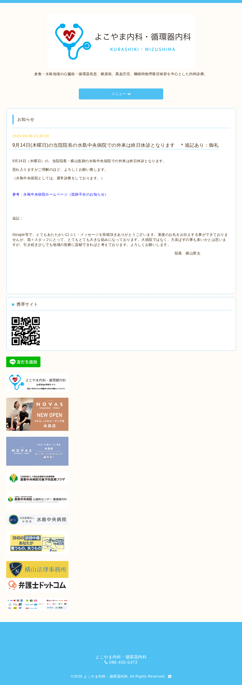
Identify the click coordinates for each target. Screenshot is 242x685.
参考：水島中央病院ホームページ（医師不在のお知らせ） (60, 194)
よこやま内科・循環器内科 (106, 676)
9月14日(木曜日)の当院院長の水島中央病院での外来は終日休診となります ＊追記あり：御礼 (115, 145)
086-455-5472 (123, 662)
